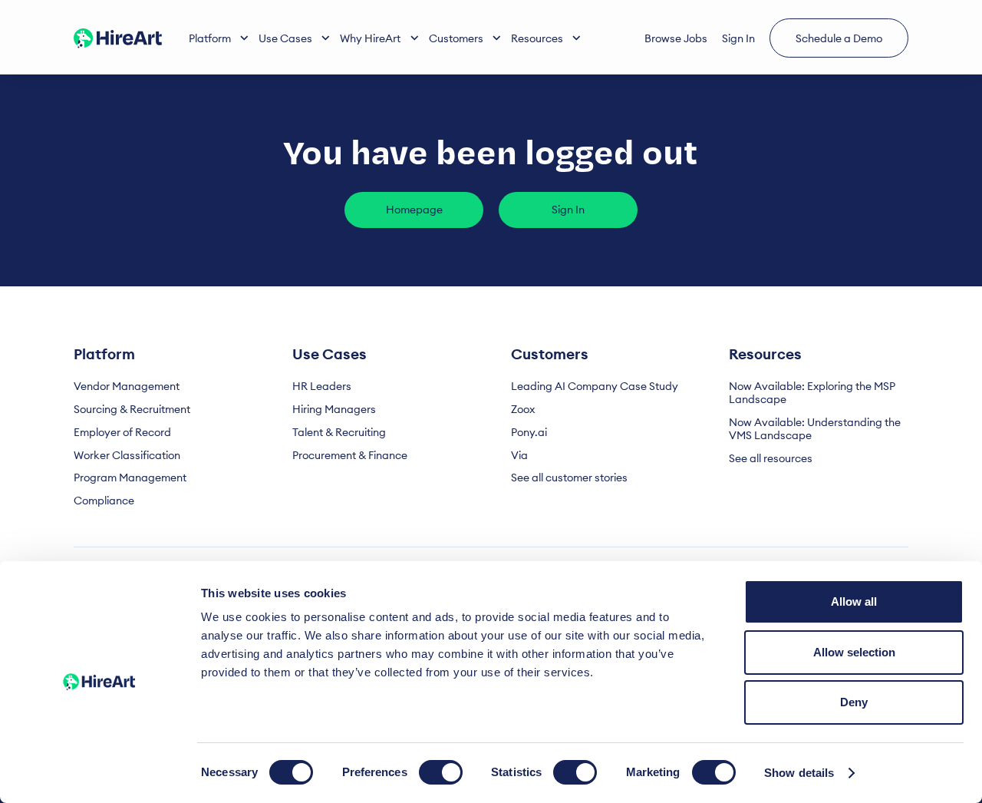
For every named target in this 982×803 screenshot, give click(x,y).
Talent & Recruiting (339, 432)
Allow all (854, 601)
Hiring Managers (334, 409)
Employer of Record (122, 432)
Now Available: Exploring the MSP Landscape (812, 393)
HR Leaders (321, 386)
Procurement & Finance (349, 455)
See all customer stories (569, 477)
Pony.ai (529, 432)
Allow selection (854, 652)
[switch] (441, 772)
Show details (799, 772)
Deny (854, 702)
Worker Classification (127, 455)
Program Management (130, 477)
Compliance (104, 500)
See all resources (770, 458)
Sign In (738, 38)
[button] (219, 38)
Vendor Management (127, 386)
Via (519, 455)
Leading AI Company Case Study (594, 386)
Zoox (523, 409)
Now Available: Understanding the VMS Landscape (815, 429)
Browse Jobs (675, 38)
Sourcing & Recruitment (132, 409)
